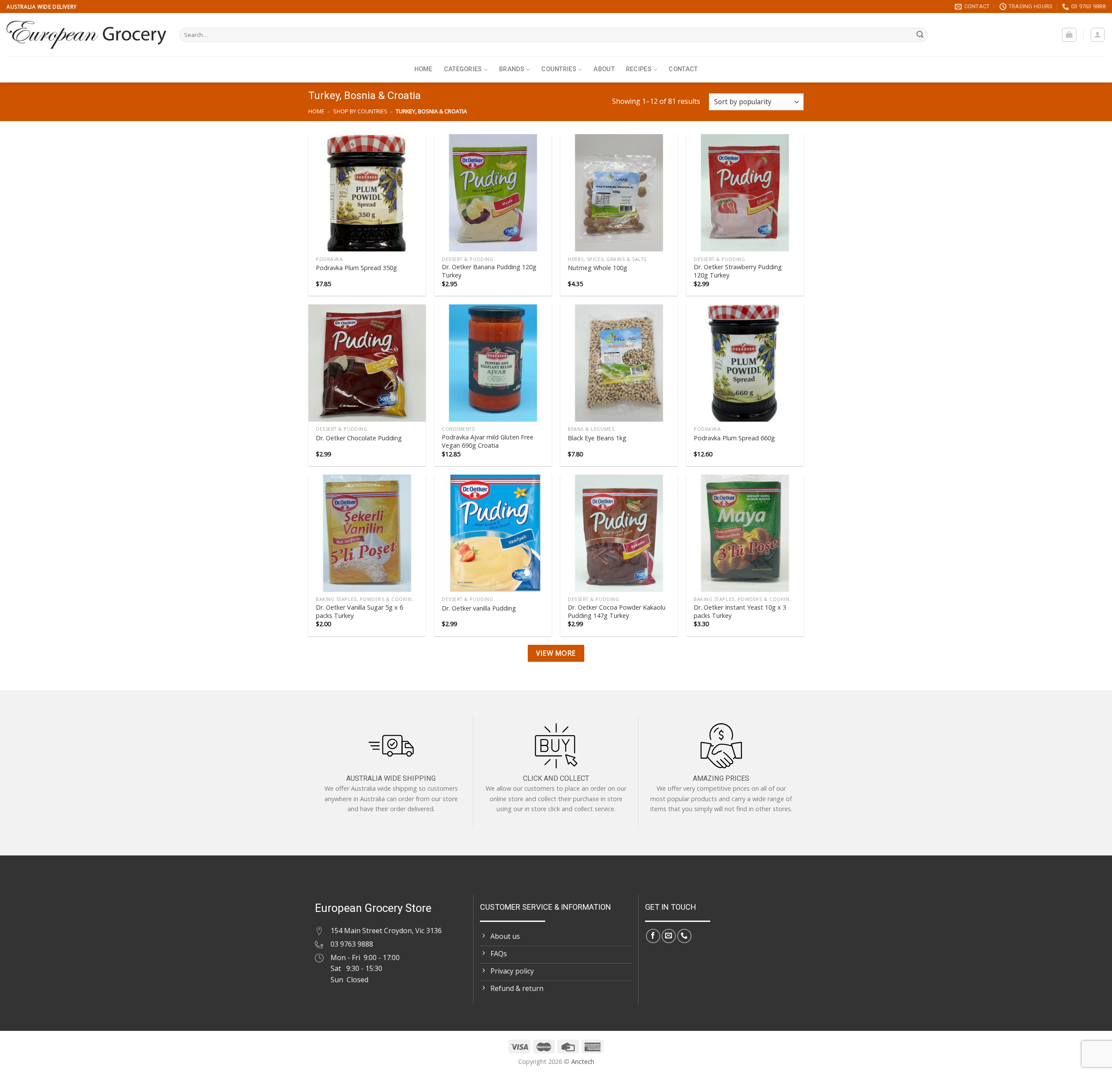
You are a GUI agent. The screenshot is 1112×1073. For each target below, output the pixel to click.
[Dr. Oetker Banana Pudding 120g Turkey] (493, 192)
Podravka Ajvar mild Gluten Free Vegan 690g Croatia (487, 441)
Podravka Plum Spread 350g (356, 268)
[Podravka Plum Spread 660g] (745, 363)
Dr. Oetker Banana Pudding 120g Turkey (489, 271)
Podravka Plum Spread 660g (734, 438)
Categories (463, 69)
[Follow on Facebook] (653, 936)
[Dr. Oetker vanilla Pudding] (493, 533)
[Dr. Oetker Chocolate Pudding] (367, 363)
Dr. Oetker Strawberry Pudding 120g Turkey (738, 271)
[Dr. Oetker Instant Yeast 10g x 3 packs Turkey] (745, 533)
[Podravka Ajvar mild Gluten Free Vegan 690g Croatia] (493, 363)
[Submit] (920, 35)
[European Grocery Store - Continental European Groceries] (86, 34)
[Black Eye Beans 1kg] (619, 363)
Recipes (639, 69)
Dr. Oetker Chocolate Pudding (359, 438)
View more (556, 653)
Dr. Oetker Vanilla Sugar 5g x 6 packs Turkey (359, 612)
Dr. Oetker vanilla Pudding (479, 608)
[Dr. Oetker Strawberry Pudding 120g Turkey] (745, 192)
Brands (511, 69)
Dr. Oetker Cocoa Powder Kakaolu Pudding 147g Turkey (616, 612)
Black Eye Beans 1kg (597, 438)
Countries (558, 69)
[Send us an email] (669, 936)
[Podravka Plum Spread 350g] (367, 192)
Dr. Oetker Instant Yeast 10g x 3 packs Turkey (740, 612)
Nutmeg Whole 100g (597, 268)
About (603, 69)
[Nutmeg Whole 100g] (619, 192)
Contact (683, 69)
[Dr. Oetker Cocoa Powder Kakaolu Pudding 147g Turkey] (619, 533)
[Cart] (1069, 35)
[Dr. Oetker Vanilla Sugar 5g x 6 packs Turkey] (367, 533)
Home (423, 69)
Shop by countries (360, 111)
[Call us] (684, 936)
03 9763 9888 (352, 944)
